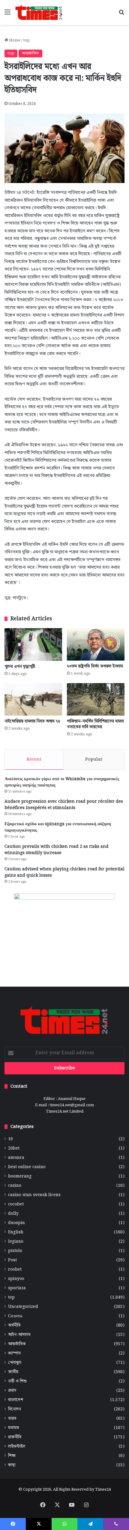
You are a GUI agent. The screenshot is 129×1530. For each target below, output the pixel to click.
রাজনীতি (15, 1437)
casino (14, 1186)
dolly (13, 1214)
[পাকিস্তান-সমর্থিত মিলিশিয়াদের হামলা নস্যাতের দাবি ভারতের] (95, 699)
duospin (16, 1223)
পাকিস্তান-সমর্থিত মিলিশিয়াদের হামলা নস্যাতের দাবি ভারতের (95, 724)
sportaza (17, 1288)
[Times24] (39, 12)
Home (14, 40)
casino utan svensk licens (34, 1195)
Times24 (103, 1489)
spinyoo (16, 1279)
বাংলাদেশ (15, 1400)
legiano (15, 1241)
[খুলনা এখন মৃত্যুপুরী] (33, 644)
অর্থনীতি (14, 1325)
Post (12, 1260)
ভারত (12, 1418)
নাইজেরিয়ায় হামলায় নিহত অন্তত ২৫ (32, 721)
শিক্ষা (12, 1456)
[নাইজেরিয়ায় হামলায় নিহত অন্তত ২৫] (33, 699)
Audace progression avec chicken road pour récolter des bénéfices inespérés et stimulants (63, 804)
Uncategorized (23, 1307)
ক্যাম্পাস (14, 1353)
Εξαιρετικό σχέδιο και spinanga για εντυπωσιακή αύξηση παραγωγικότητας (57, 827)
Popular (94, 759)
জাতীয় (13, 1372)
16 (10, 1139)
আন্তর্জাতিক (30, 53)
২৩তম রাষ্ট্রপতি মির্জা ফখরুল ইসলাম (95, 666)
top (26, 40)
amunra (16, 1158)
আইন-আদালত (19, 1335)
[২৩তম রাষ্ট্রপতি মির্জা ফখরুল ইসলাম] (95, 644)
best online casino (27, 1167)
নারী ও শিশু (17, 1381)
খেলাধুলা (14, 1363)
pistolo (15, 1251)
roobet (15, 1269)
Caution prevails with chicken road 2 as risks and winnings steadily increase (56, 849)
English (15, 1232)
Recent (34, 759)
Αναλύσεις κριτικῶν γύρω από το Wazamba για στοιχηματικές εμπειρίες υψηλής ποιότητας (61, 782)
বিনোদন (14, 1409)
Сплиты (15, 1316)
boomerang (20, 1176)
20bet (14, 1148)
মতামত (13, 1428)
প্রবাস (12, 1391)
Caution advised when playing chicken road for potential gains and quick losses (64, 872)
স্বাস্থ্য (12, 1465)
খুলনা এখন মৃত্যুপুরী (19, 666)
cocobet (16, 1204)
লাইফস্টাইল (16, 1446)
